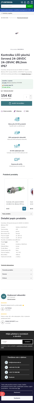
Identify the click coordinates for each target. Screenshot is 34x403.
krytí (6, 242)
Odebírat (28, 342)
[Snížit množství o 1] (30, 98)
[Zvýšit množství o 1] (30, 96)
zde (19, 388)
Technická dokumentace (7, 265)
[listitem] (15, 195)
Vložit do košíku (18, 103)
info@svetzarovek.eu (15, 362)
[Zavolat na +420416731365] (22, 2)
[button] (2, 195)
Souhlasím (17, 398)
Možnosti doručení (8, 91)
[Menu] (32, 2)
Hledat (29, 6)
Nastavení (17, 392)
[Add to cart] (24, 208)
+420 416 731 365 (14, 367)
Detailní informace (26, 74)
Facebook (11, 377)
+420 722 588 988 (14, 372)
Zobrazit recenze (11, 299)
